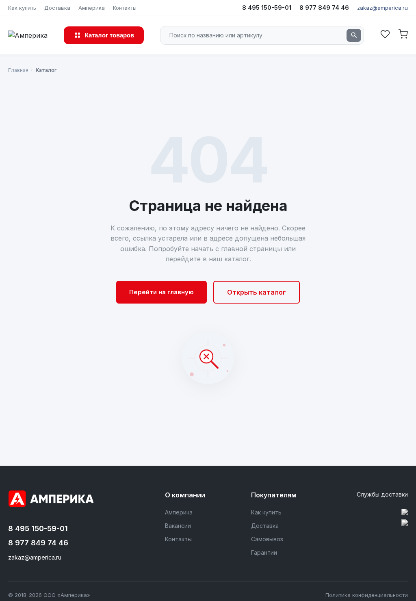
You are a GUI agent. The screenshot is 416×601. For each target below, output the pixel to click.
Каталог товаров (109, 35)
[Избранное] (385, 35)
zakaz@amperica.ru (382, 7)
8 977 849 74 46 (324, 7)
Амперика (91, 7)
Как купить (22, 7)
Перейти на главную (161, 292)
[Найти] (354, 35)
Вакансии (178, 525)
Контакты (124, 7)
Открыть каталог (256, 292)
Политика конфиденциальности (366, 595)
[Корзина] (403, 35)
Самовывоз (267, 539)
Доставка (57, 7)
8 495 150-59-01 (266, 7)
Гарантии (264, 552)
